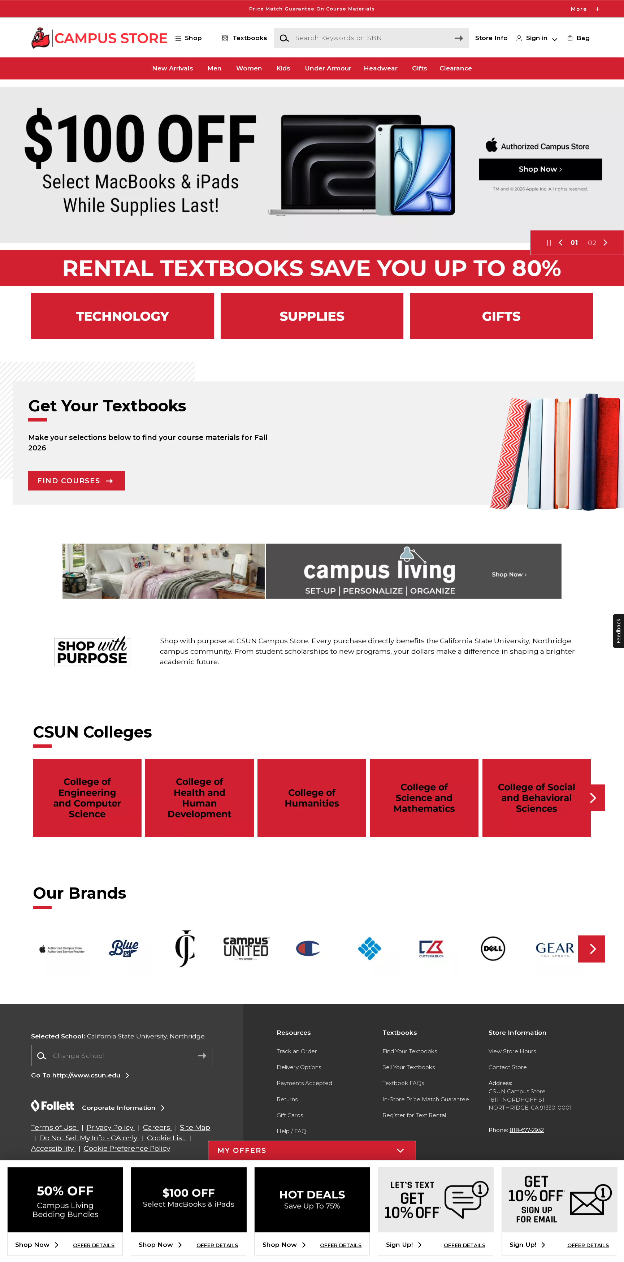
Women (249, 68)
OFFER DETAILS (93, 1245)
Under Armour (328, 68)
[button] (312, 8)
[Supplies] (312, 316)
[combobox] (121, 1056)
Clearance (455, 68)
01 (574, 242)
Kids (283, 68)
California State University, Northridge (118, 1036)
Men (214, 68)
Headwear (381, 68)
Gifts (419, 68)
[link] (577, 38)
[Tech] (122, 316)
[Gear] (501, 316)
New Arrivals (172, 68)
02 (592, 242)
